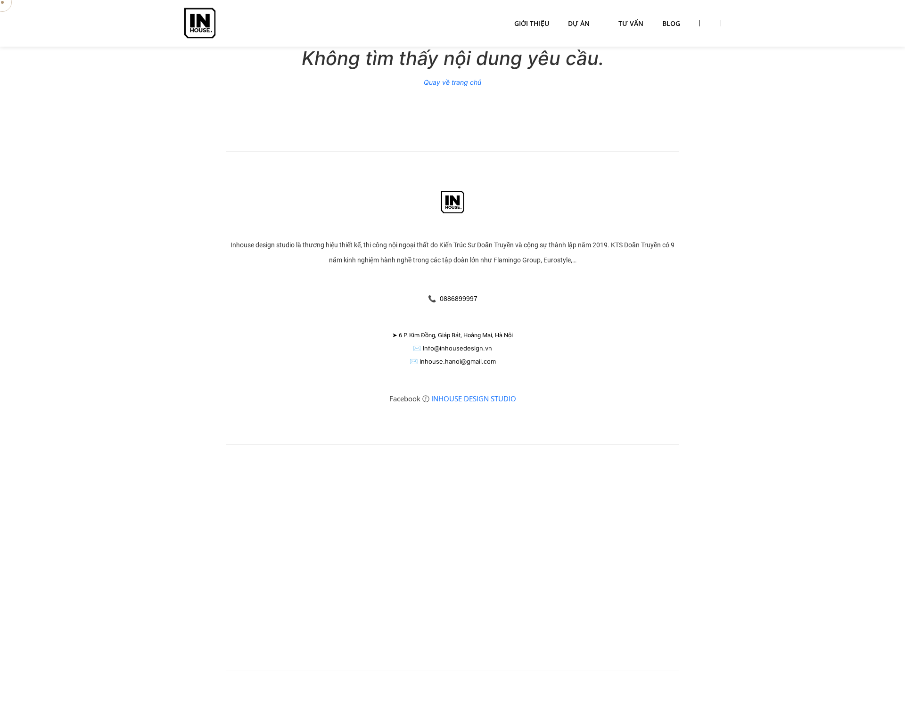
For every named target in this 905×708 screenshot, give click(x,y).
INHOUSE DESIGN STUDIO (473, 398)
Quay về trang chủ (452, 82)
